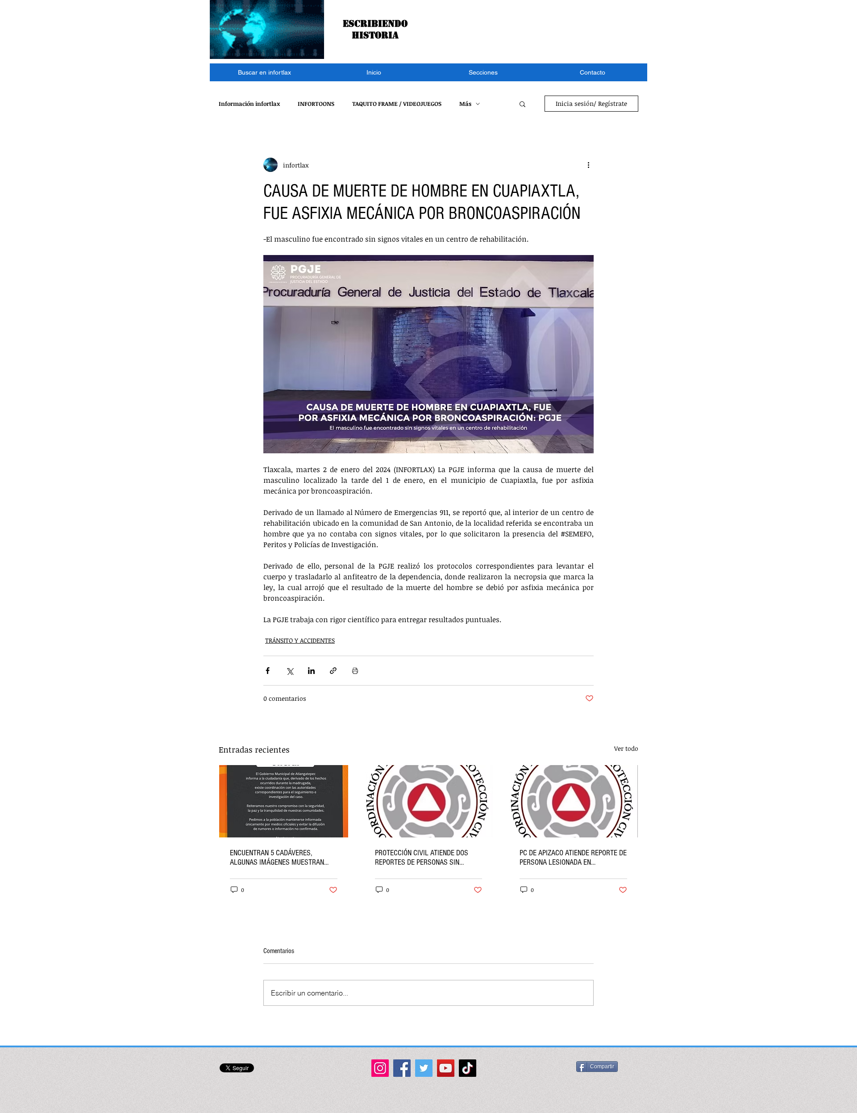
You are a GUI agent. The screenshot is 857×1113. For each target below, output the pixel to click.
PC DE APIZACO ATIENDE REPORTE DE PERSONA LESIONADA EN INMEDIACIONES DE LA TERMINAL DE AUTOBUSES (573, 857)
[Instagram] (380, 1068)
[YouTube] (445, 1068)
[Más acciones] (588, 164)
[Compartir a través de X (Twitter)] (289, 670)
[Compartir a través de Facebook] (267, 670)
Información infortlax (249, 103)
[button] (483, 72)
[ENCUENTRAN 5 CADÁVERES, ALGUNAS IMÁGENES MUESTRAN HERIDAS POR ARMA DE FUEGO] (283, 801)
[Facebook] (402, 1068)
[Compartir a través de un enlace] (333, 670)
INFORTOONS (316, 103)
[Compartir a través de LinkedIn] (311, 670)
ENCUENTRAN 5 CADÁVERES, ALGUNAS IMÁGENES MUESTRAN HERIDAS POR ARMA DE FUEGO (277, 857)
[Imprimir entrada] (355, 670)
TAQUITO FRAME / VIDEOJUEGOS (396, 103)
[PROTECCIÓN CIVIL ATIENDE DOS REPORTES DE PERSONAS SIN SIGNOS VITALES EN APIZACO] (428, 801)
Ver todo (626, 748)
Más (465, 103)
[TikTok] (467, 1068)
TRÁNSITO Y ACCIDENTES (300, 640)
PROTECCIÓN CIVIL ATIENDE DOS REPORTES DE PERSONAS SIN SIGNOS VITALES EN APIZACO (421, 857)
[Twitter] (424, 1068)
